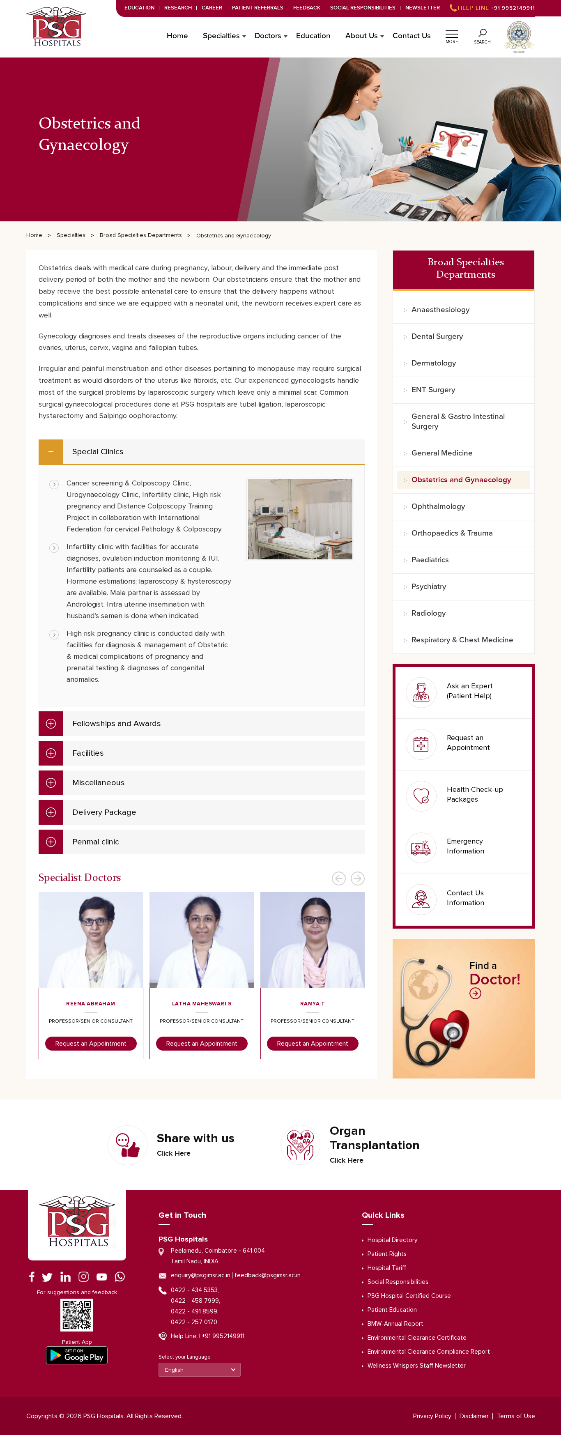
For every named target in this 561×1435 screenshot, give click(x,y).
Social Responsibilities (362, 8)
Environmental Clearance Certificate (417, 1338)
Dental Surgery (437, 336)
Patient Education (392, 1310)
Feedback (306, 8)
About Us (361, 36)
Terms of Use (516, 1416)
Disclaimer (474, 1416)
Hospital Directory (392, 1240)
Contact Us (412, 36)
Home (177, 36)
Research (178, 8)
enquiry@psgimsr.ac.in (200, 1275)
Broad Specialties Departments (141, 235)
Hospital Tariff (387, 1268)
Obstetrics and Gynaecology (461, 480)
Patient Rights (387, 1254)
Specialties (71, 235)
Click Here (174, 1153)
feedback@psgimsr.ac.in (268, 1275)
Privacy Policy (432, 1416)
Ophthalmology (438, 506)
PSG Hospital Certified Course (409, 1296)
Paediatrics (430, 560)
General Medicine (442, 453)
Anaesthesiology (440, 310)
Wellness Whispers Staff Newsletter (417, 1366)
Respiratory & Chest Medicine (462, 640)
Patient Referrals (257, 8)
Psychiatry (429, 586)
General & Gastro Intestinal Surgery (458, 421)
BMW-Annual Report (395, 1324)
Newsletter (422, 8)
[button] (452, 33)
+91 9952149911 (496, 8)
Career (212, 8)
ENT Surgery (433, 390)
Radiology (429, 613)
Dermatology (434, 363)
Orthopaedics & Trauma (452, 533)
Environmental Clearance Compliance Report (429, 1352)
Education (139, 8)
